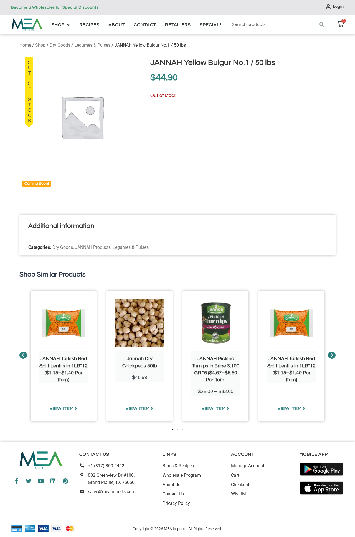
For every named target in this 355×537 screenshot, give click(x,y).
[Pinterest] (65, 481)
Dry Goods (60, 45)
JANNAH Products (93, 247)
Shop (40, 45)
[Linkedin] (53, 481)
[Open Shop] (68, 24)
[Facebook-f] (16, 481)
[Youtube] (41, 481)
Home (25, 45)
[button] (23, 355)
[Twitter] (28, 481)
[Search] (322, 24)
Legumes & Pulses (92, 45)
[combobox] (273, 24)
